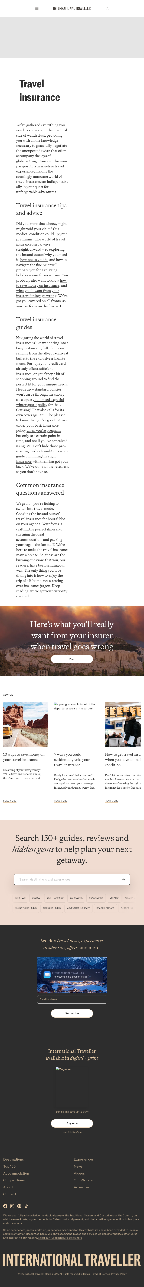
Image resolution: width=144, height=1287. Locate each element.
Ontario (109, 898)
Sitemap (85, 1274)
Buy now (72, 1123)
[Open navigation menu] (37, 8)
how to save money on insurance (41, 282)
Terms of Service (100, 1274)
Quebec (32, 898)
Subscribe (72, 1013)
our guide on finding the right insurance (42, 456)
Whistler (16, 898)
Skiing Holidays (57, 908)
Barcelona (72, 898)
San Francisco (51, 898)
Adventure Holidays (83, 908)
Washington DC (130, 898)
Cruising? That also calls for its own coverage (40, 412)
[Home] (72, 8)
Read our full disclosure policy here (60, 1238)
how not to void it (34, 260)
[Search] (107, 8)
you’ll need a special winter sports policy (40, 402)
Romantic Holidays (31, 908)
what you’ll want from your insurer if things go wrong (37, 293)
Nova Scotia (92, 898)
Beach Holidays (110, 908)
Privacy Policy (119, 1274)
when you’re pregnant (44, 430)
